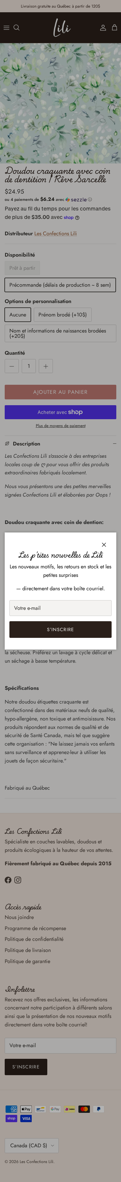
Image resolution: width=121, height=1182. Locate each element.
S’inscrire (60, 629)
